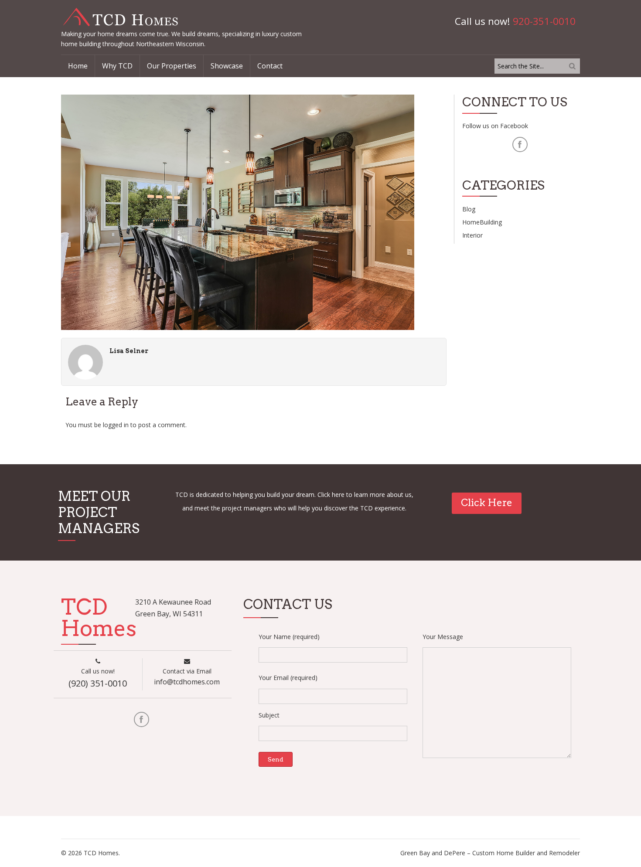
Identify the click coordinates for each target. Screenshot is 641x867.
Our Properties (171, 66)
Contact (270, 66)
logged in (116, 425)
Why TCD (117, 66)
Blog (468, 209)
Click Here (486, 502)
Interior (472, 235)
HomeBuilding (482, 222)
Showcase (227, 66)
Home (78, 66)
